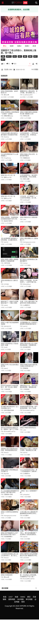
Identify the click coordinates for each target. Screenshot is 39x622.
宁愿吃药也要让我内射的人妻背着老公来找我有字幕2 (9, 134)
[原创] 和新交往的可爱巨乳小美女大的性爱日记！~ (28, 365)
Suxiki (5, 347)
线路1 (12, 46)
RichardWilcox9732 (28, 410)
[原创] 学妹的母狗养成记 (28, 427)
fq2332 (6, 242)
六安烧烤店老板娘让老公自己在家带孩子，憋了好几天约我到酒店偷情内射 (9, 555)
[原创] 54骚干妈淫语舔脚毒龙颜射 (10, 323)
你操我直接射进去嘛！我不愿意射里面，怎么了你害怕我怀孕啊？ (28, 408)
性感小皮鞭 (26, 179)
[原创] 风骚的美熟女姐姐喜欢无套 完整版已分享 (28, 112)
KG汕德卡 (26, 137)
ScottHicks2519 (27, 95)
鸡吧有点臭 (26, 116)
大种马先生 (7, 263)
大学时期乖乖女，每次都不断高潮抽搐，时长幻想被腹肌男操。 (28, 176)
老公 (14, 56)
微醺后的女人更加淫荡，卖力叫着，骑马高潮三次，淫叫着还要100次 (28, 92)
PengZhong (7, 158)
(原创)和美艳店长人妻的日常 (9, 281)
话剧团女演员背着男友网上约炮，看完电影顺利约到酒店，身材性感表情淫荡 (9, 450)
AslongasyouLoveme (29, 242)
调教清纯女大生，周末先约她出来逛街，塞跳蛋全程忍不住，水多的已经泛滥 (28, 387)
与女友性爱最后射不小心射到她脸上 (9, 155)
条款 (4, 597)
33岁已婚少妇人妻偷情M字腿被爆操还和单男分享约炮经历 (29, 513)
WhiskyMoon (27, 284)
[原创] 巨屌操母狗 (6, 575)
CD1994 (6, 284)
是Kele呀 (6, 95)
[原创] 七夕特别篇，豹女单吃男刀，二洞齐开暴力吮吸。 (28, 282)
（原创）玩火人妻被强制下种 (28, 491)
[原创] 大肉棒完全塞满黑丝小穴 (9, 512)
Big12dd (6, 473)
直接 (25, 56)
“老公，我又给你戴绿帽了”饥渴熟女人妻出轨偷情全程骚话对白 (28, 534)
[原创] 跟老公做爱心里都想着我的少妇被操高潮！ (9, 260)
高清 (34, 46)
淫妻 (3, 56)
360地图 (20, 599)
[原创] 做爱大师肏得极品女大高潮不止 (9, 470)
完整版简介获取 (8, 494)
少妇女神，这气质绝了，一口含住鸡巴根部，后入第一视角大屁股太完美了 (28, 197)
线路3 (27, 46)
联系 (23, 602)
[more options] (36, 588)
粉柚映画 (25, 368)
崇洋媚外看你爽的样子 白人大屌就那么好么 (10, 407)
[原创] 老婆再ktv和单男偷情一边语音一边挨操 (10, 112)
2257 (11, 597)
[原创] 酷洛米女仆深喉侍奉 (28, 217)
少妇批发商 (7, 389)
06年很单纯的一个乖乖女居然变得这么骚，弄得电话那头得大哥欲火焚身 (29, 134)
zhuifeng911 (26, 200)
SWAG (22, 597)
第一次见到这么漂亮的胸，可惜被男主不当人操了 (28, 575)
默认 (4, 46)
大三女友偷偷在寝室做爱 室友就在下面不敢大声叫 (10, 491)
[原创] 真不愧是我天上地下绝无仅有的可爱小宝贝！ (9, 533)
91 (19, 2)
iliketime (6, 137)
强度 (30, 56)
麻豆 (29, 597)
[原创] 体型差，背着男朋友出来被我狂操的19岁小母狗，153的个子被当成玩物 (9, 219)
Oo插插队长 (26, 305)
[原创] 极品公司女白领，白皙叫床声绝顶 (28, 155)
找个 (35, 56)
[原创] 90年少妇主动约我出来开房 (10, 365)
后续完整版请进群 (9, 410)
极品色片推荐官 (8, 221)
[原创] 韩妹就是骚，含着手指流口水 (9, 92)
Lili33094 (26, 557)
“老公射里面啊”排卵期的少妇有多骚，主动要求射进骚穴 (9, 240)
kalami (6, 305)
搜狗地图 (11, 599)
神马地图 (29, 599)
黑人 (3, 59)
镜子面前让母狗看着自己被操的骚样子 (28, 260)
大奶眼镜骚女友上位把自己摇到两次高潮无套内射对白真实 (28, 324)
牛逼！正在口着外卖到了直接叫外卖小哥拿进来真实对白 (28, 303)
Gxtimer (25, 263)
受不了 (9, 56)
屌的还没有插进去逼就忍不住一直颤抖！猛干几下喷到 (9, 428)
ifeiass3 (6, 452)
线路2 (19, 46)
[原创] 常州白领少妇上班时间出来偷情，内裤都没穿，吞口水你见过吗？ (28, 345)
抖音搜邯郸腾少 (8, 536)
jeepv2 (6, 368)
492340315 (7, 326)
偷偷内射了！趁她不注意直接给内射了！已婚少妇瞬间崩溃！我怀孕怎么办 (9, 303)
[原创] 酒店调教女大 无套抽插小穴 (29, 239)
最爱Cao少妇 (7, 177)
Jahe (24, 219)
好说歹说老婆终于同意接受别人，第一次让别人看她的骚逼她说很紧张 (9, 387)
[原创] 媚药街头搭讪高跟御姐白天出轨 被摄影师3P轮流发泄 (28, 555)
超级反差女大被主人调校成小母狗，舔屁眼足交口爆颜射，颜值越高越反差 (28, 450)
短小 (20, 56)
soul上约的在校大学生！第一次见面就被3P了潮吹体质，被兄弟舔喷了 (28, 471)
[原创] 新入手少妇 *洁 (8, 175)
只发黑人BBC (8, 69)
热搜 (16, 597)
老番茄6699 (26, 158)
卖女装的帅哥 (27, 347)
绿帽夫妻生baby (8, 116)
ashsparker (26, 494)
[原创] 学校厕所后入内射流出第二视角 (9, 344)
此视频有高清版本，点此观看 (19, 9)
